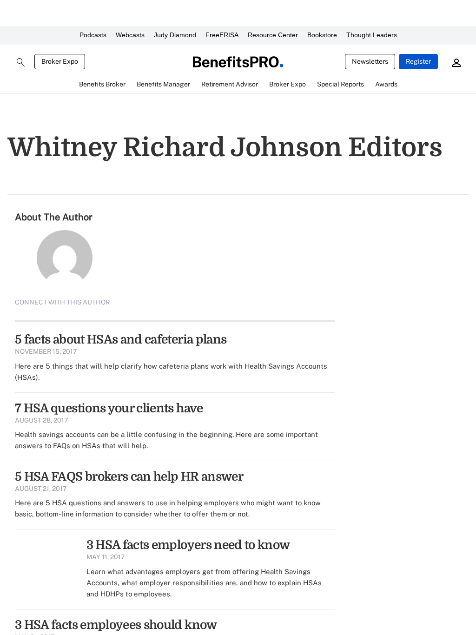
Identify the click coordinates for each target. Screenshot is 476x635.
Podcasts (92, 35)
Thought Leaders (371, 35)
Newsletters (370, 61)
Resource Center (273, 35)
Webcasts (130, 35)
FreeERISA (221, 35)
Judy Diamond (175, 35)
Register (418, 61)
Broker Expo (59, 61)
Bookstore (322, 35)
